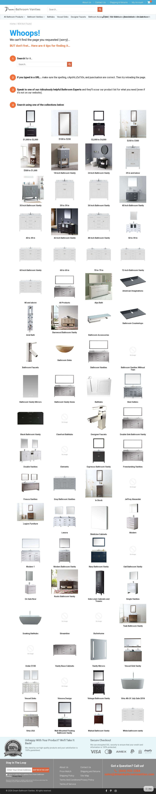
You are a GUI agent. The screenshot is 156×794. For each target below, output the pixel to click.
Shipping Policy (67, 775)
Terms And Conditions (70, 780)
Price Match (65, 771)
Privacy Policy (17, 776)
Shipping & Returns (119, 2)
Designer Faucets (78, 17)
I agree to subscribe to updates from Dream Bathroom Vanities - (25, 775)
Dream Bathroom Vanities (24, 790)
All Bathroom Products (14, 17)
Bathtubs (51, 17)
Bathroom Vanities (35, 17)
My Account (137, 2)
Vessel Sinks (62, 17)
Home (13, 24)
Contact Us (100, 2)
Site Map (84, 775)
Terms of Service (68, 784)
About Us (86, 2)
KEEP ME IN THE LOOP (41, 770)
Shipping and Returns (90, 771)
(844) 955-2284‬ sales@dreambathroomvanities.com (127, 17)
